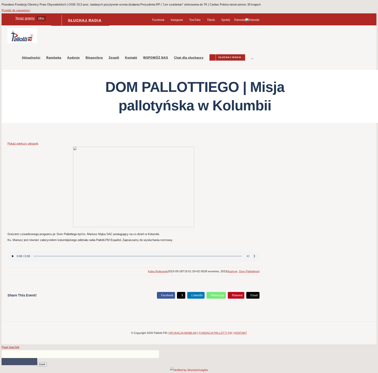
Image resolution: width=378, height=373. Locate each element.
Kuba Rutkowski (158, 271)
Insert (42, 364)
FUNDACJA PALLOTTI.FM (215, 332)
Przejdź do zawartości (16, 10)
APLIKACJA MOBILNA (182, 332)
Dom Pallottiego (249, 271)
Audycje (232, 271)
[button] (252, 57)
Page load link (10, 347)
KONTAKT (240, 332)
